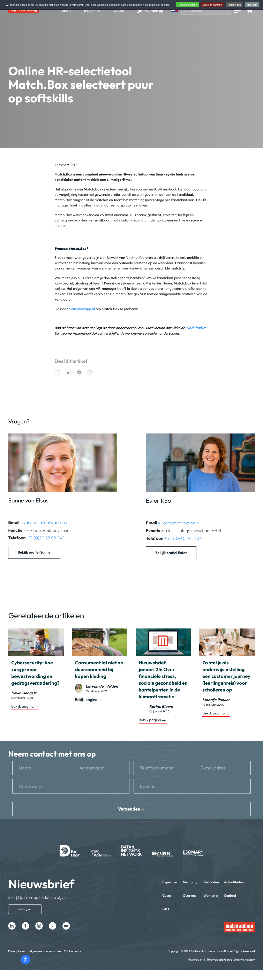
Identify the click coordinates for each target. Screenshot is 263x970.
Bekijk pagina (22, 706)
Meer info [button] (252, 4)
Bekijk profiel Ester (171, 552)
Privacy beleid (17, 951)
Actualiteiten (234, 882)
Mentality (190, 882)
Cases (166, 895)
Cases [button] (119, 10)
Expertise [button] (92, 10)
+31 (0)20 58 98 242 (45, 537)
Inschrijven (25, 909)
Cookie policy (72, 951)
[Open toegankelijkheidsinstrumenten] (25, 959)
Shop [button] (66, 10)
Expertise (169, 882)
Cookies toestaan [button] (187, 4)
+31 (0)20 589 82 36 (183, 538)
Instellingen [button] (234, 4)
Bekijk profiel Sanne (34, 552)
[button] (237, 10)
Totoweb (212, 959)
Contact (230, 895)
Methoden (211, 882)
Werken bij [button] (154, 10)
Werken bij (211, 895)
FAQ (165, 909)
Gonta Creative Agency (239, 959)
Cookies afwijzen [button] (212, 4)
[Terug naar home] (23, 10)
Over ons (189, 895)
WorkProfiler (196, 327)
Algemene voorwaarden (45, 951)
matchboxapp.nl (82, 308)
